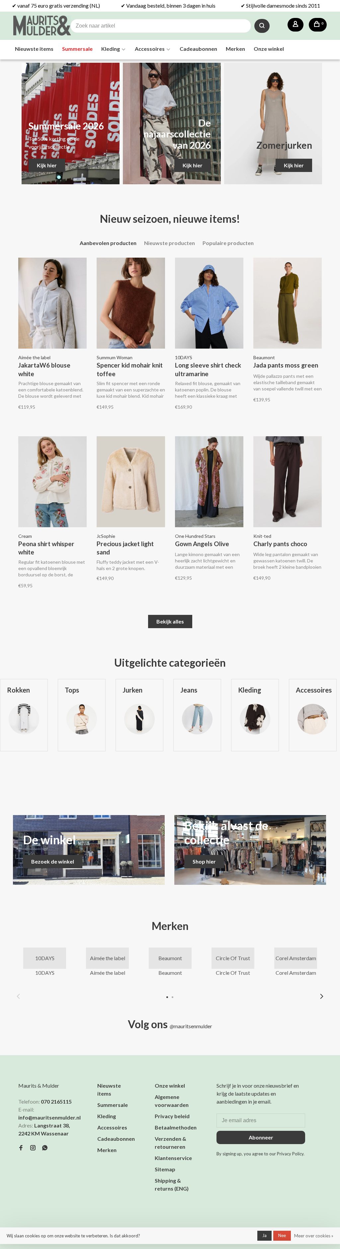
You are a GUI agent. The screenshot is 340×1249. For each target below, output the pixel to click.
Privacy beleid (172, 1116)
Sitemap (165, 1169)
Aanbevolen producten (108, 243)
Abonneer (261, 1137)
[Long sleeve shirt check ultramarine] (209, 304)
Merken (235, 48)
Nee (282, 1235)
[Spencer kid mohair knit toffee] (131, 304)
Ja (264, 1235)
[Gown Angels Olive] (209, 482)
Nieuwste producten (169, 243)
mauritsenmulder (191, 1026)
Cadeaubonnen (198, 48)
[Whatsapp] (44, 1148)
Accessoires (150, 48)
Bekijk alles (170, 621)
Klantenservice (173, 1158)
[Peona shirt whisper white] (52, 482)
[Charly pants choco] (287, 482)
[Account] (295, 25)
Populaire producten (228, 243)
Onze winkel (269, 48)
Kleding (110, 48)
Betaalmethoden (176, 1127)
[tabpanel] (82, 734)
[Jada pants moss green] (287, 304)
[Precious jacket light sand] (131, 482)
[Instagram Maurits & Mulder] (33, 1148)
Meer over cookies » (313, 1235)
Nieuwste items (34, 48)
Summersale (77, 48)
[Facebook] (21, 1148)
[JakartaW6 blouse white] (52, 304)
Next (321, 996)
